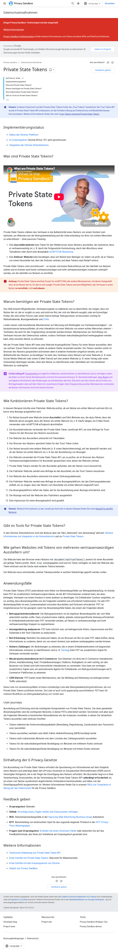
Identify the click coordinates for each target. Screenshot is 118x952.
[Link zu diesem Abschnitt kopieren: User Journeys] (25, 702)
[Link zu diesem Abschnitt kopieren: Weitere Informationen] (44, 845)
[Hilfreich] (108, 62)
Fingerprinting (31, 374)
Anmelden (110, 3)
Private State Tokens (72, 536)
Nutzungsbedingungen (13, 938)
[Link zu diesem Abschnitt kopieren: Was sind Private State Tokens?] (56, 156)
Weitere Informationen (13, 29)
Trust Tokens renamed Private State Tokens (79, 114)
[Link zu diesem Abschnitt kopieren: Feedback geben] (33, 799)
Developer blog (10, 922)
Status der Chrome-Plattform (23, 134)
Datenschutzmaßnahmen (20, 12)
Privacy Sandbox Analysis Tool (93, 922)
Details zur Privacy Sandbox (23, 868)
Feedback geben (103, 70)
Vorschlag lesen (25, 811)
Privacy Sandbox (10, 62)
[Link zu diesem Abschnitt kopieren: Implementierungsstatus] (47, 127)
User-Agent (103, 377)
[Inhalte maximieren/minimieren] (22, 78)
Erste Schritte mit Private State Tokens (28, 858)
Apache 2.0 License (19, 899)
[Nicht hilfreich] (112, 62)
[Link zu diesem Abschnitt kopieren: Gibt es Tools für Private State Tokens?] (68, 526)
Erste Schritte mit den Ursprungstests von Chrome (34, 863)
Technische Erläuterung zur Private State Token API (35, 852)
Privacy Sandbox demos (91, 926)
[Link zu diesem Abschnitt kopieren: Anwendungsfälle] (35, 583)
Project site (47, 922)
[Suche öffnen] (73, 3)
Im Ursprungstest (18, 140)
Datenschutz (33, 938)
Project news (9, 926)
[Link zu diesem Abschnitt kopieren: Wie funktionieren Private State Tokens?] (71, 401)
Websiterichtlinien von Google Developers (86, 899)
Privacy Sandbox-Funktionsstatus (18, 36)
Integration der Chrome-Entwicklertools (29, 145)
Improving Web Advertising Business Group (70, 817)
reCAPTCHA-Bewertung (61, 251)
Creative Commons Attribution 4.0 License (78, 897)
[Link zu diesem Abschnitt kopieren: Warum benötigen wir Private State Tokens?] (77, 302)
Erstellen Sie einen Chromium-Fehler (58, 830)
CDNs (46, 319)
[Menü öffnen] (4, 3)
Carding (64, 650)
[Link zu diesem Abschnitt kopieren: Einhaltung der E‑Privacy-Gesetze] (60, 760)
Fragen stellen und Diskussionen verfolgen (56, 811)
